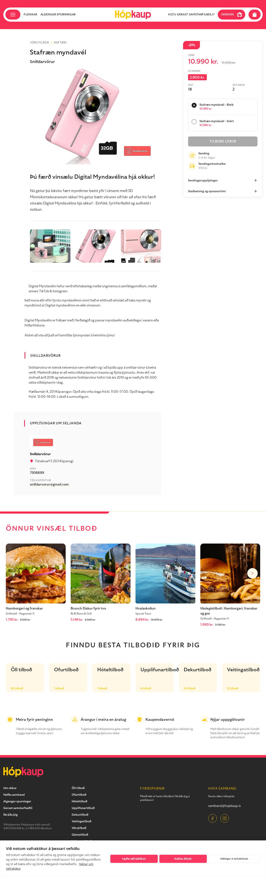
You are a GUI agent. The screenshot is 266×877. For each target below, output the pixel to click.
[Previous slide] (13, 573)
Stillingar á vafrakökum (234, 858)
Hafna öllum (183, 859)
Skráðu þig (10, 815)
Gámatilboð (80, 835)
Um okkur (10, 788)
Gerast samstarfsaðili (17, 808)
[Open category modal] (12, 15)
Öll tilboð (78, 788)
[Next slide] (252, 573)
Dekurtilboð (80, 815)
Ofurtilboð (79, 795)
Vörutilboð (39, 43)
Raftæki (60, 43)
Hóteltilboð (79, 801)
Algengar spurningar (58, 14)
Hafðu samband (14, 795)
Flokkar (30, 14)
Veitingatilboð (81, 821)
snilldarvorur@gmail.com (49, 484)
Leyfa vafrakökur (134, 859)
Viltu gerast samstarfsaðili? (191, 14)
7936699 (37, 473)
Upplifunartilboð (83, 808)
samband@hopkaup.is (224, 806)
